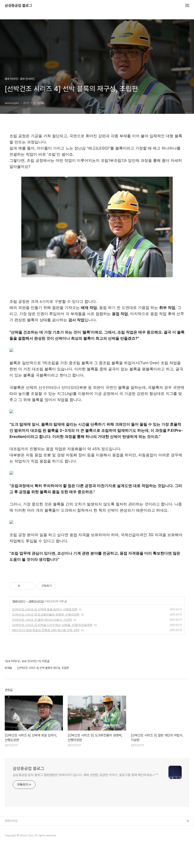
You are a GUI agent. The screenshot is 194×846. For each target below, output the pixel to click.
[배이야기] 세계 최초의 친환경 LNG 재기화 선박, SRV (45, 630)
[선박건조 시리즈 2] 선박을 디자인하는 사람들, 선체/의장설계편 (52, 625)
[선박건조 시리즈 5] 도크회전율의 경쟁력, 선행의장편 (45, 614)
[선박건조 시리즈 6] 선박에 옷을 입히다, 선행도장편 (44, 609)
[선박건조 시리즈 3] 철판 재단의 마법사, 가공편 (42, 619)
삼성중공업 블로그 (18, 6)
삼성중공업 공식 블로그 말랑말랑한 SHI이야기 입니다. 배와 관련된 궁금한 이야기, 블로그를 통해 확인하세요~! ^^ (85, 775)
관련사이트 (11, 821)
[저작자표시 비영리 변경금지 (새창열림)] (62, 586)
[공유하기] (24, 586)
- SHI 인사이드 (35, 601)
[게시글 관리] (30, 586)
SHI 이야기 (19, 601)
